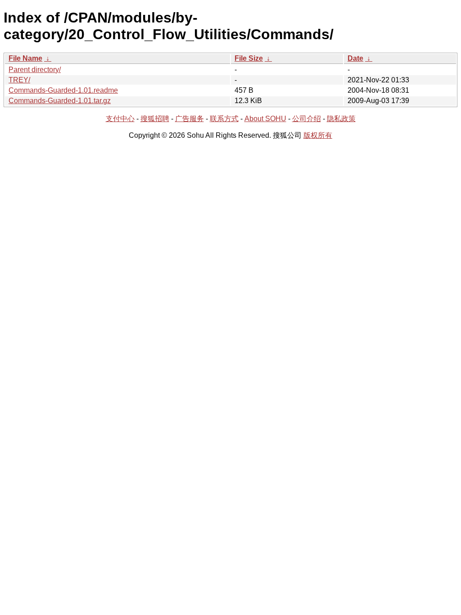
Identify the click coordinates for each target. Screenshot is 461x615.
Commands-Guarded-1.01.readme (63, 90)
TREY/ (19, 80)
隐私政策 (341, 118)
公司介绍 (306, 118)
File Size (249, 58)
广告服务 (189, 118)
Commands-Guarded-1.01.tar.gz (60, 100)
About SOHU (265, 118)
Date (355, 58)
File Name (25, 58)
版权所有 (317, 135)
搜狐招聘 (154, 118)
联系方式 (224, 118)
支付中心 (120, 118)
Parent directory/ (35, 69)
